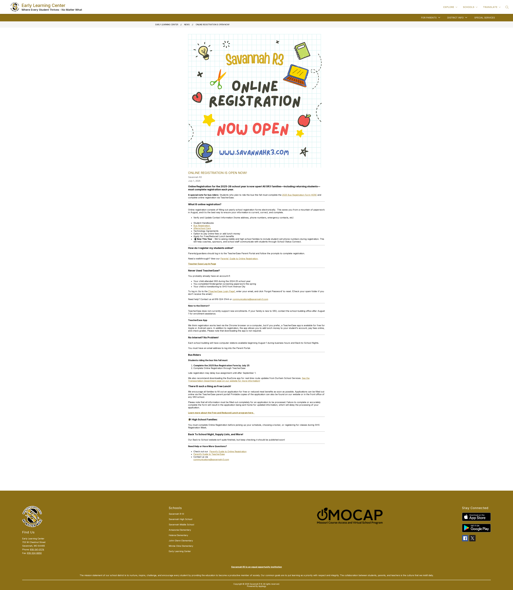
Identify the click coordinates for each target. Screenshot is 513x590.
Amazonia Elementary (180, 530)
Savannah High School (180, 519)
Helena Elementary (178, 535)
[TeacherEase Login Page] (221, 291)
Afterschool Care (202, 228)
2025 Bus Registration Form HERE (299, 195)
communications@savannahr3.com (250, 299)
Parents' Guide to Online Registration (239, 258)
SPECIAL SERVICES (484, 17)
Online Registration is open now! (213, 24)
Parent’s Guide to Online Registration (227, 451)
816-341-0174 (37, 549)
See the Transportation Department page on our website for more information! (249, 379)
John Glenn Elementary (181, 540)
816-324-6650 (34, 553)
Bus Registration (202, 225)
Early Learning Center (166, 24)
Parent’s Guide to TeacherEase (209, 454)
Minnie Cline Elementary (181, 546)
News (187, 24)
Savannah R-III (176, 514)
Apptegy (262, 586)
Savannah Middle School (181, 524)
